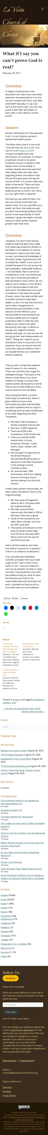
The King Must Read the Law (15, 766)
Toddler (5, 939)
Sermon (5, 952)
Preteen (5, 931)
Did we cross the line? (11, 862)
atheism (7, 702)
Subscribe (11, 1012)
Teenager (6, 935)
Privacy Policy (9, 1095)
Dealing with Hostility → (33, 711)
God (14, 702)
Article (4, 899)
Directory (7, 1087)
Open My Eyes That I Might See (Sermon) (21, 868)
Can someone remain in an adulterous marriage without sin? (20, 802)
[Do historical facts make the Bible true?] (13, 679)
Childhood (6, 923)
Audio (3, 903)
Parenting (6, 916)
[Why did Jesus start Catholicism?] (33, 651)
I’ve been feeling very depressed (17, 816)
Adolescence (7, 919)
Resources (6, 948)
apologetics (38, 699)
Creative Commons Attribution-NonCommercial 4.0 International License (27, 1118)
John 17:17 (25, 150)
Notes (4, 911)
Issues (4, 907)
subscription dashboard (22, 1030)
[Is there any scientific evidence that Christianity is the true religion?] (13, 654)
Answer (16, 699)
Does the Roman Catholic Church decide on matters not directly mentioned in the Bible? (22, 877)
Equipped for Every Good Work (16, 758)
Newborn (5, 927)
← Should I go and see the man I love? (22, 708)
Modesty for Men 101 (11, 810)
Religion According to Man (14, 750)
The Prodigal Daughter (12, 754)
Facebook (10, 978)
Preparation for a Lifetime (14, 944)
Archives (5, 787)
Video (3, 956)
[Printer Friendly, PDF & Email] (16, 599)
